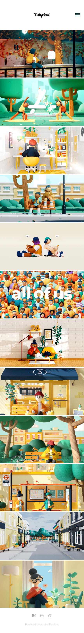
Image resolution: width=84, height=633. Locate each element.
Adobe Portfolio (49, 624)
